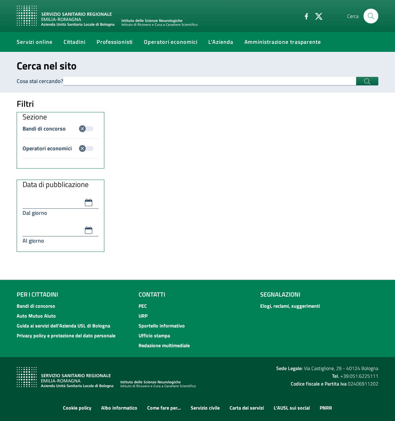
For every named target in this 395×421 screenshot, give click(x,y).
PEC (143, 306)
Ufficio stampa (154, 335)
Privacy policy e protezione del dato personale (66, 335)
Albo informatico (119, 407)
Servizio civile (205, 407)
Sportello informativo (162, 325)
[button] (89, 202)
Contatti (152, 294)
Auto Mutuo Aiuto (36, 315)
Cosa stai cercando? (40, 81)
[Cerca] (371, 16)
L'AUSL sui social (292, 407)
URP (143, 315)
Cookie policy (77, 407)
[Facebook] (304, 15)
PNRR (326, 407)
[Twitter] (316, 15)
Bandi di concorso (44, 128)
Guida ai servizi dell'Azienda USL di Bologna (63, 325)
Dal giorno (35, 213)
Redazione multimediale (164, 345)
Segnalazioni (280, 294)
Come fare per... (164, 407)
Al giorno (33, 240)
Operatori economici (47, 148)
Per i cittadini (37, 294)
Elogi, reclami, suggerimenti (290, 306)
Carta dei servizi (247, 407)
